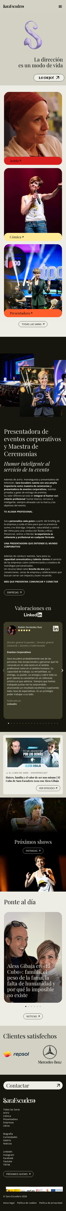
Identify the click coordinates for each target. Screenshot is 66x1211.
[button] (60, 6)
